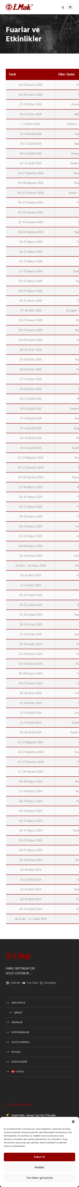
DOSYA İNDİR (19, 1062)
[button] (73, 1122)
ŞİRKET (18, 1013)
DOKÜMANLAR (20, 1032)
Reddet (39, 1167)
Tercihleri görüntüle (39, 1178)
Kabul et (39, 1157)
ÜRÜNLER (17, 1022)
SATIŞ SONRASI (21, 1042)
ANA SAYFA (18, 1003)
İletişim (16, 1052)
